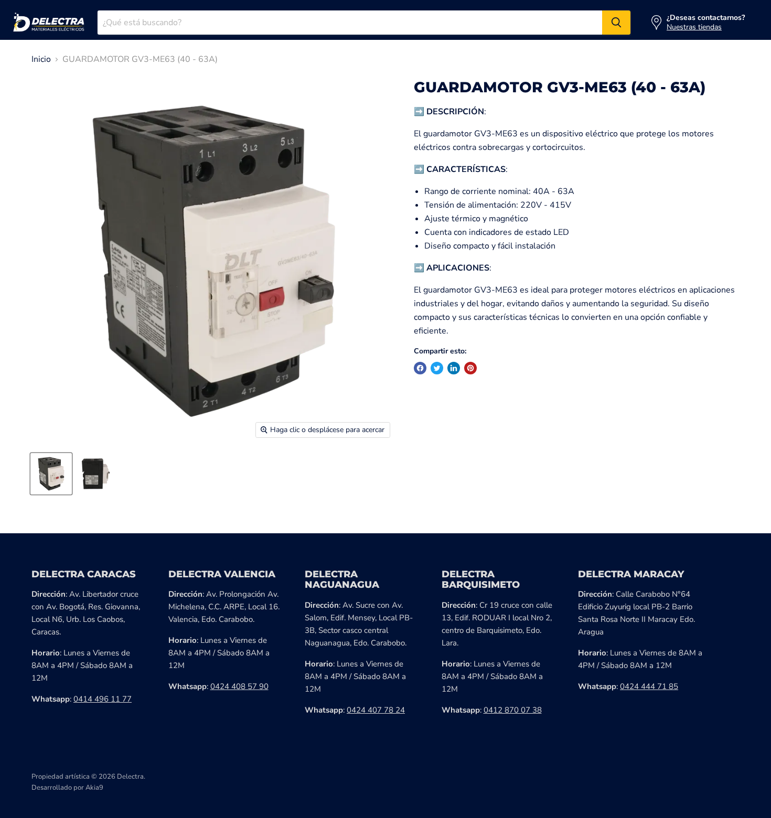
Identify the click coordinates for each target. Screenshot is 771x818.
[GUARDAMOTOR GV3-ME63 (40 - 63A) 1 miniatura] (51, 473)
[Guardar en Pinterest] (470, 368)
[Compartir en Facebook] (420, 368)
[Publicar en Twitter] (437, 368)
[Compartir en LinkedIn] (453, 368)
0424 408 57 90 (239, 686)
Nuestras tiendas (694, 27)
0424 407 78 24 (376, 710)
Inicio (41, 59)
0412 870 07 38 (513, 710)
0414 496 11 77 (102, 699)
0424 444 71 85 (649, 686)
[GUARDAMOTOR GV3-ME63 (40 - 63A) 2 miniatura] (95, 473)
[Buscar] (616, 22)
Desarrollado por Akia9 (67, 787)
